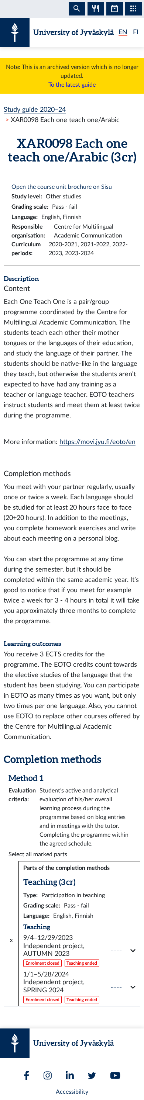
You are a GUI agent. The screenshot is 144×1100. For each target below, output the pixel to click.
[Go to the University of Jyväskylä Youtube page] (115, 1075)
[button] (79, 950)
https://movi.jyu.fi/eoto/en (97, 442)
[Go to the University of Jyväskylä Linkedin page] (70, 1075)
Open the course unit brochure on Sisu (61, 187)
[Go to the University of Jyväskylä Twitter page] (92, 1076)
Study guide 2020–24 (35, 110)
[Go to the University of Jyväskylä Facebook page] (27, 1075)
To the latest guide (72, 85)
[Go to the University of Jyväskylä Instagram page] (48, 1075)
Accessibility (72, 1092)
